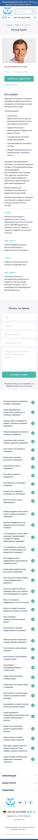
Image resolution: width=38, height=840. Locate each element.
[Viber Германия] (31, 812)
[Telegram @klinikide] (9, 17)
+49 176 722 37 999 (22, 17)
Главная (10, 25)
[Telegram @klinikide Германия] (34, 812)
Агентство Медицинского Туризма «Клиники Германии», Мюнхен (19, 828)
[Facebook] (25, 802)
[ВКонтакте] (20, 802)
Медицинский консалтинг (12, 2)
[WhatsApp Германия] (28, 812)
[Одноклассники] (30, 802)
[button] (35, 3)
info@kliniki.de (19, 819)
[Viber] (6, 18)
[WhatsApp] (3, 17)
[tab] (19, 402)
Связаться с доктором (19, 79)
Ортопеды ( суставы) (20, 72)
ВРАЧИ (17, 25)
